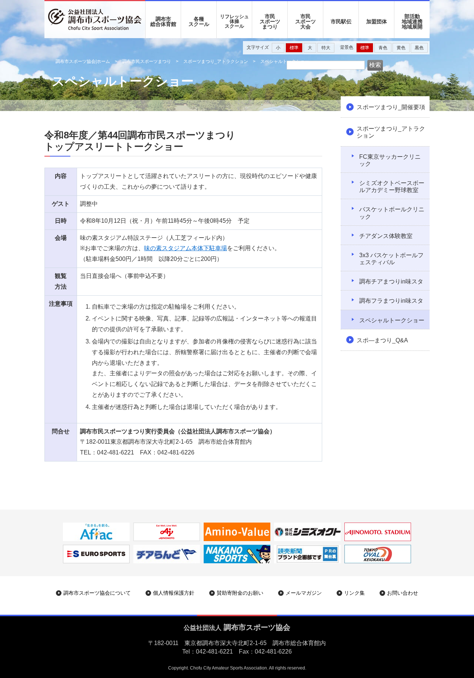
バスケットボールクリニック (391, 212)
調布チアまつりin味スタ (391, 281)
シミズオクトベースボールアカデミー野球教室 (391, 186)
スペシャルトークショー (391, 320)
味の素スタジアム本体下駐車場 (185, 248)
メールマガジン (304, 593)
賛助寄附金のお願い (240, 593)
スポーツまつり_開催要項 (391, 107)
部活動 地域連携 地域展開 (412, 21)
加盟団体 (376, 21)
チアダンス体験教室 (386, 236)
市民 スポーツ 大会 (305, 21)
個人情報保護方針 (173, 593)
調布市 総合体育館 (163, 21)
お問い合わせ (402, 593)
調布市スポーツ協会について (97, 593)
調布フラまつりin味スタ (391, 301)
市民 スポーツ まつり (270, 21)
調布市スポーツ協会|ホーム (83, 61)
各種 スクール (198, 21)
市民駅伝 (341, 21)
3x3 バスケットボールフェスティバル (391, 258)
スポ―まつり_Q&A (382, 340)
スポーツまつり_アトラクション (215, 61)
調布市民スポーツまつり (146, 61)
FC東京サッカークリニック (390, 160)
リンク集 (354, 593)
